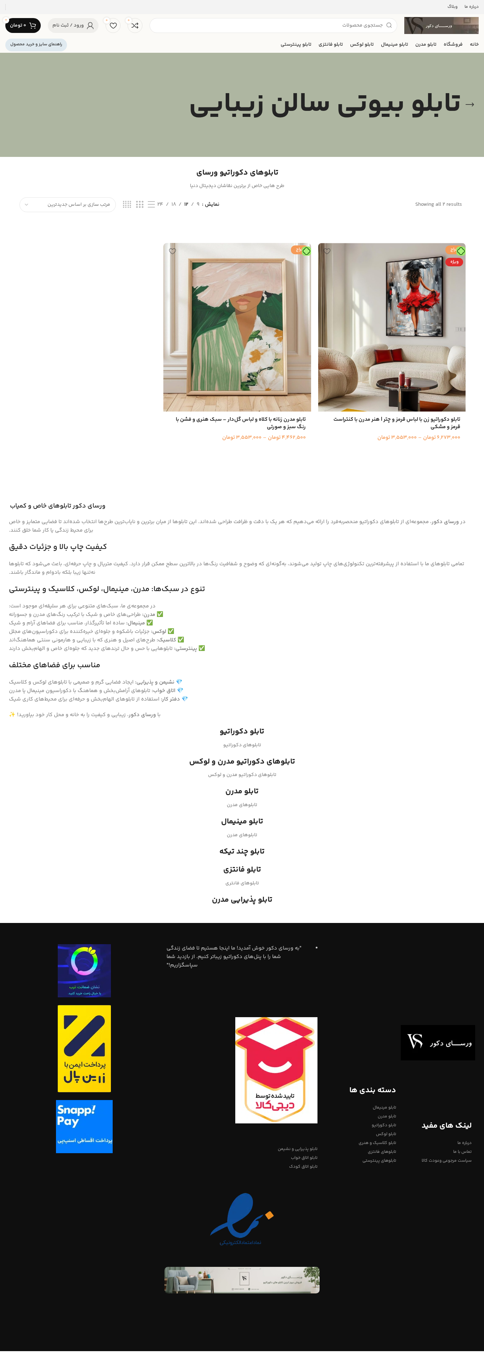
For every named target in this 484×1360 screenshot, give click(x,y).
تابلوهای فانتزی (382, 1152)
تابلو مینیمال (384, 1107)
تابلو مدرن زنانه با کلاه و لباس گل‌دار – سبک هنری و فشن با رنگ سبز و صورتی (241, 423)
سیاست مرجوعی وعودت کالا (447, 1160)
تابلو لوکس (386, 1134)
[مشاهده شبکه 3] (139, 205)
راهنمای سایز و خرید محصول (36, 44)
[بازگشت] (470, 105)
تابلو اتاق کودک (303, 1166)
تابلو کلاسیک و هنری (377, 1143)
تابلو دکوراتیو (384, 1125)
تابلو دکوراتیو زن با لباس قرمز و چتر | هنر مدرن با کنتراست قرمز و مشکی (396, 423)
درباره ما (464, 1143)
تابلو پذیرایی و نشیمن (297, 1149)
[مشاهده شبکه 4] (127, 205)
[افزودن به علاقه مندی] (327, 251)
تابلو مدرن (387, 1116)
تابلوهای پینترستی (379, 1160)
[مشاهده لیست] (151, 205)
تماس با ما (462, 1152)
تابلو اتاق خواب (304, 1158)
